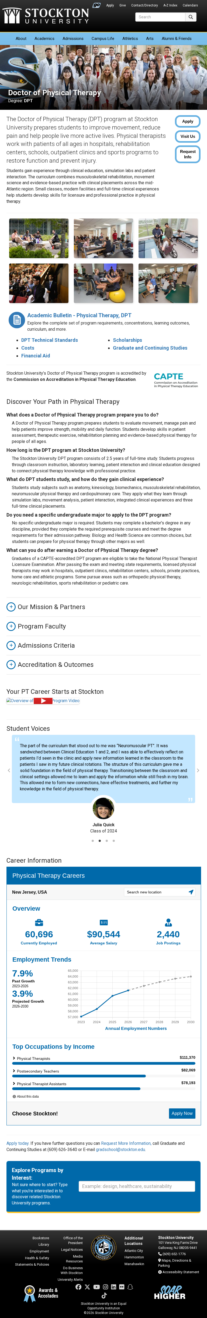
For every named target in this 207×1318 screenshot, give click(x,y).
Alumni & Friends (177, 38)
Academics (44, 38)
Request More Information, (127, 1143)
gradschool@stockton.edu (120, 1149)
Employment (39, 1251)
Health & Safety (37, 1258)
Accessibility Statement (181, 1272)
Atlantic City (134, 1251)
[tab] (93, 841)
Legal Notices (72, 1250)
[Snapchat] (130, 1287)
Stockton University (45, 16)
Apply (110, 5)
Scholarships (127, 340)
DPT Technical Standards (49, 340)
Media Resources (74, 1259)
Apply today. (17, 1143)
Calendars (190, 5)
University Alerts (70, 1280)
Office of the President (73, 1240)
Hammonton (134, 1257)
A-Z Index (170, 5)
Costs (27, 348)
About (21, 38)
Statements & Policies (32, 1264)
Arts (150, 38)
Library (44, 1244)
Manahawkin (134, 1264)
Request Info (188, 154)
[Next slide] (197, 770)
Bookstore (41, 1238)
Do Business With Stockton (72, 1270)
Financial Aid (35, 355)
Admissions (73, 38)
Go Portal (96, 4)
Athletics (130, 38)
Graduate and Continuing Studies (150, 348)
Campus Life (103, 38)
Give (122, 5)
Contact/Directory (144, 5)
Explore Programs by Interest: (37, 1174)
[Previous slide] (9, 770)
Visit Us (188, 136)
